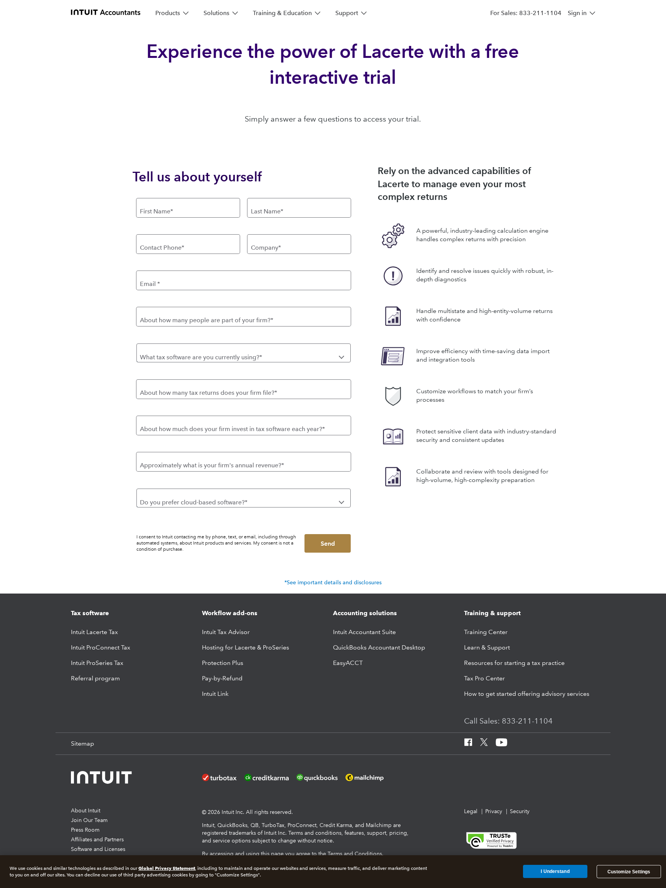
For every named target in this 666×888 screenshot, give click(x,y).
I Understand (555, 871)
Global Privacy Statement (166, 868)
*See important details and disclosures (333, 582)
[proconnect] (105, 11)
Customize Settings (628, 871)
